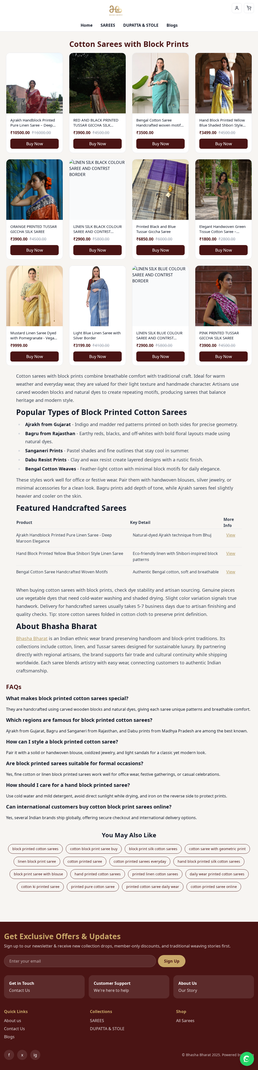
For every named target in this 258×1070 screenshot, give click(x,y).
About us (12, 1020)
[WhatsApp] (247, 1059)
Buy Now (34, 143)
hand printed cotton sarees (98, 874)
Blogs (172, 25)
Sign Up (171, 961)
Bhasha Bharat (32, 638)
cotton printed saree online (214, 886)
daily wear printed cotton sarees (217, 874)
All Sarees (185, 1020)
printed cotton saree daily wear (152, 886)
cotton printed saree (85, 861)
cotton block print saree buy (93, 848)
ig (37, 1056)
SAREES (108, 25)
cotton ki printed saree (40, 886)
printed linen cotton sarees (155, 874)
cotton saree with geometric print (217, 848)
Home (86, 25)
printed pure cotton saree (93, 886)
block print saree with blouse (38, 874)
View (230, 535)
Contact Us (14, 1028)
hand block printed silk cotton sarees (209, 861)
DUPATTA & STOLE (140, 25)
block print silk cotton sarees (153, 848)
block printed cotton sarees (35, 848)
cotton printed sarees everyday (140, 861)
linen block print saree (37, 861)
